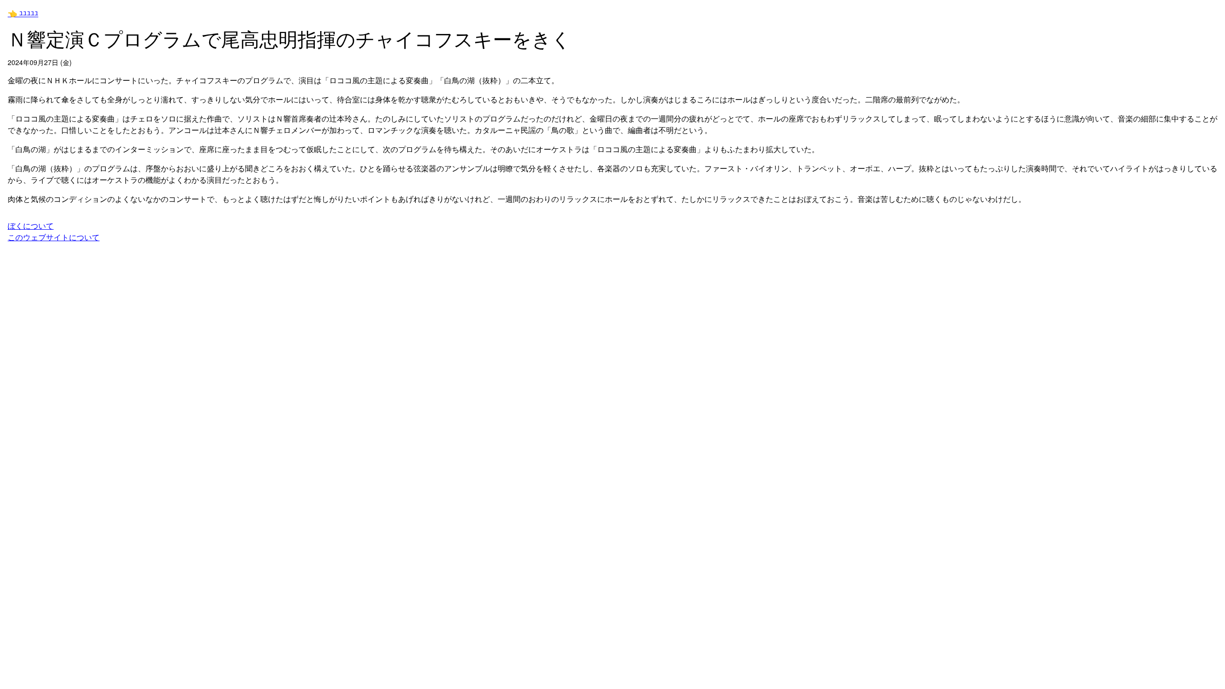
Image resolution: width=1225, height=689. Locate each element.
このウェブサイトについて (54, 237)
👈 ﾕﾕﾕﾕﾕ (23, 13)
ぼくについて (31, 225)
